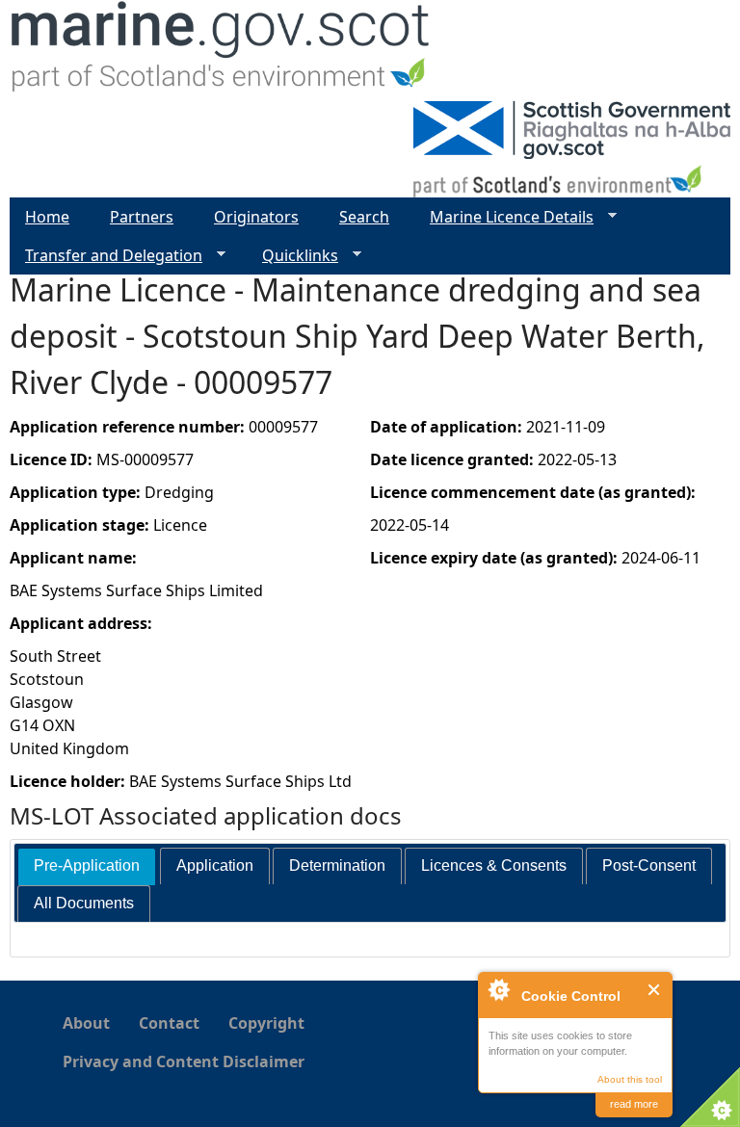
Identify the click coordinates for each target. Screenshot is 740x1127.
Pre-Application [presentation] (87, 865)
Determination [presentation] (337, 865)
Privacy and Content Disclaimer (183, 1061)
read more (634, 1104)
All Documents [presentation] (84, 903)
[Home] (221, 50)
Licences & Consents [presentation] (494, 865)
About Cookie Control (498, 989)
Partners (141, 216)
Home (47, 216)
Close (654, 989)
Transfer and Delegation (106, 256)
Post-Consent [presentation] (649, 865)
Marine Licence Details (504, 217)
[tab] (86, 866)
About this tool (629, 1079)
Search (364, 216)
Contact (169, 1023)
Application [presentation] (214, 865)
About (86, 1023)
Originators (256, 216)
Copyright (266, 1023)
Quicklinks (292, 256)
